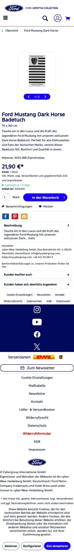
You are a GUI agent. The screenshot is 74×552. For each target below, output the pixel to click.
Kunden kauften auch (18, 274)
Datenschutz (34, 301)
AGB (49, 301)
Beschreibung (13, 225)
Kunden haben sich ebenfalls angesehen (30, 284)
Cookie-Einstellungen (19, 294)
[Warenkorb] (68, 18)
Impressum (63, 301)
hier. (4, 266)
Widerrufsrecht (13, 301)
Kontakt (59, 294)
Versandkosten (64, 498)
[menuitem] (6, 17)
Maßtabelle (37, 386)
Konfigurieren (32, 546)
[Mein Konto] (56, 18)
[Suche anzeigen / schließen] (44, 18)
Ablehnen (11, 546)
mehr (31, 238)
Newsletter (44, 294)
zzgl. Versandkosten (26, 175)
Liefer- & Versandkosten (37, 409)
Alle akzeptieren (57, 546)
